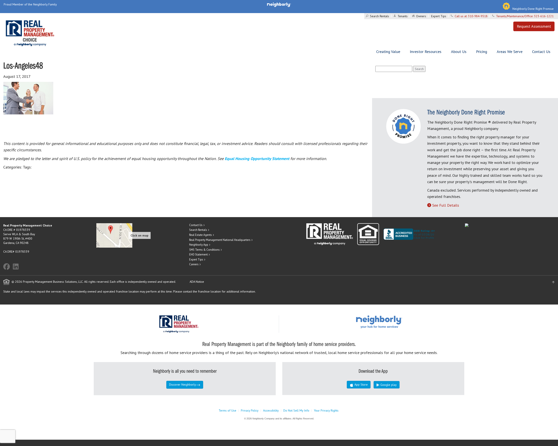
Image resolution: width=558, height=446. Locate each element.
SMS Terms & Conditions (204, 250)
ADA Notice (197, 282)
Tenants (403, 16)
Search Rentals (379, 16)
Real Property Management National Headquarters (219, 240)
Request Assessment (534, 26)
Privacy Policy (250, 410)
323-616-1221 (544, 16)
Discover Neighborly (182, 384)
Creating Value (388, 51)
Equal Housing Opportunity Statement (257, 158)
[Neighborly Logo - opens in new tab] (392, 321)
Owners (421, 16)
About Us (458, 51)
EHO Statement (198, 254)
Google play (388, 385)
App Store (361, 384)
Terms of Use (227, 410)
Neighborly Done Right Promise (533, 9)
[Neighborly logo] (279, 4)
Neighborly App (198, 245)
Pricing (481, 51)
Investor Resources (425, 51)
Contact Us (541, 51)
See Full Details (445, 205)
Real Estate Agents (200, 235)
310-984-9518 (478, 16)
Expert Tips (438, 16)
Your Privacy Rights (326, 410)
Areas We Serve (509, 51)
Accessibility (271, 410)
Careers (194, 264)
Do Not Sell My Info (296, 410)
